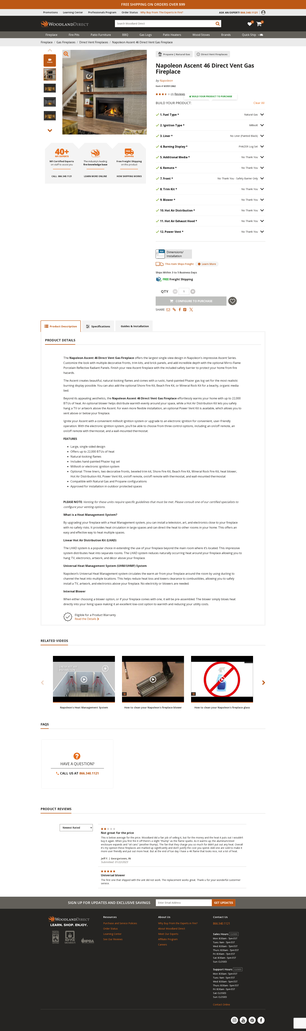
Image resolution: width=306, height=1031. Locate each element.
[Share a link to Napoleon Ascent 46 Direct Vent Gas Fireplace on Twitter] (191, 309)
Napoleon (166, 81)
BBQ (125, 35)
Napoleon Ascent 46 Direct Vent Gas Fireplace (142, 42)
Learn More (209, 264)
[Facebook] (261, 1020)
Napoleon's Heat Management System (84, 707)
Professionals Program (102, 12)
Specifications (100, 326)
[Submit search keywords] (218, 23)
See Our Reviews (113, 939)
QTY (164, 291)
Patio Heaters (172, 35)
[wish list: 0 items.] (250, 24)
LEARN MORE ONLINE (95, 176)
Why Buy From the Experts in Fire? (177, 923)
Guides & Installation (135, 326)
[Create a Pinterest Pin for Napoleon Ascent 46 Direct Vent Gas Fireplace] (185, 309)
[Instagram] (235, 1020)
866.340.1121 (89, 773)
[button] (263, 12)
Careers (162, 944)
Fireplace (51, 35)
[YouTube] (244, 1020)
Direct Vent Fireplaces (93, 42)
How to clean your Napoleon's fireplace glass (222, 707)
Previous (49, 50)
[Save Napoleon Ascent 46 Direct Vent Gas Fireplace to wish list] (232, 301)
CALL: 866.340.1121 (62, 176)
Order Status (130, 12)
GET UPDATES (223, 903)
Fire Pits (74, 35)
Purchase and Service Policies (120, 923)
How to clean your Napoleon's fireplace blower (153, 707)
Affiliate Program (168, 939)
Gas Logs (146, 35)
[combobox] (168, 23)
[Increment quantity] (193, 291)
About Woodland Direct (171, 928)
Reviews (179, 94)
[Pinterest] (252, 1020)
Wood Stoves (201, 35)
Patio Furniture (101, 35)
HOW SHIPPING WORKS (129, 176)
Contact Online (221, 1004)
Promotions (50, 12)
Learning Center (73, 12)
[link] (252, 34)
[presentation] (49, 74)
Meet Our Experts (168, 934)
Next (49, 130)
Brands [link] (226, 35)
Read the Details (86, 619)
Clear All (259, 103)
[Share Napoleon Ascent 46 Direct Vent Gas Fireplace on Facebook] (180, 309)
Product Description (63, 326)
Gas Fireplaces (65, 42)
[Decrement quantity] (175, 291)
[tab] (61, 326)
